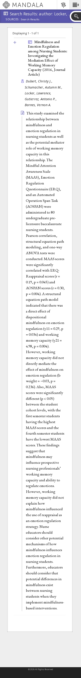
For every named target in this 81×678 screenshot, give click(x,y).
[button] (75, 4)
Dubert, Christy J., (40, 81)
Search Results (30, 19)
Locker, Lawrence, (38, 93)
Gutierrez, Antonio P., (41, 99)
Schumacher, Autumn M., (44, 87)
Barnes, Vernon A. (38, 105)
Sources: (13, 19)
